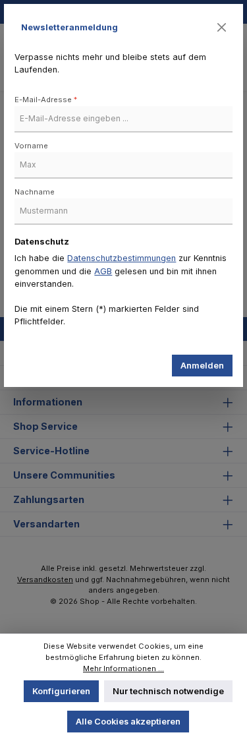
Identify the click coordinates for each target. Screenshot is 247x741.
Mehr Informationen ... (123, 668)
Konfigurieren (61, 691)
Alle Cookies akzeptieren (128, 721)
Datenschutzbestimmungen (121, 258)
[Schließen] (222, 27)
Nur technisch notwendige (168, 691)
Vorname (31, 145)
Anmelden (202, 365)
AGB (103, 271)
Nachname (34, 191)
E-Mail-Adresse (45, 99)
